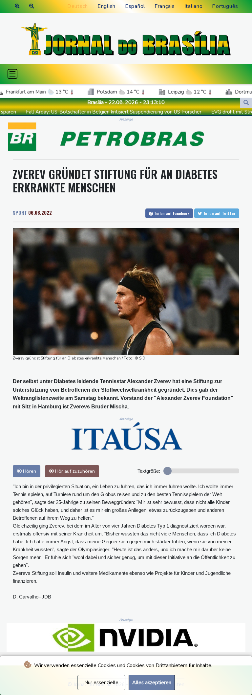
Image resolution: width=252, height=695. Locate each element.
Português (225, 6)
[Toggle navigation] (12, 73)
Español (135, 6)
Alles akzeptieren (151, 682)
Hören (29, 471)
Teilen (171, 213)
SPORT (20, 212)
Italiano (193, 6)
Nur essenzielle (101, 682)
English (106, 6)
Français (165, 6)
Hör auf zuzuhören (74, 471)
